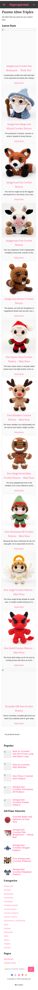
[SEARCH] (31, 969)
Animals (7, 890)
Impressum (8, 959)
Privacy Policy (10, 963)
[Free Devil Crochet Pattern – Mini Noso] (19, 628)
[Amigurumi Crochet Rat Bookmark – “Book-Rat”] (19, 46)
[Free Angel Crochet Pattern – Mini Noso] (19, 569)
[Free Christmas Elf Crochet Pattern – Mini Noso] (19, 511)
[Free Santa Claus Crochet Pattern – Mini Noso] (19, 337)
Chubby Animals (11, 905)
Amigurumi (8, 886)
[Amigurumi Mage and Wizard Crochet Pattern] (19, 104)
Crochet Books (10, 909)
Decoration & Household (14, 921)
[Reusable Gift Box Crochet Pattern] (19, 686)
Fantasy (7, 928)
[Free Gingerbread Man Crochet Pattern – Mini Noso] (19, 453)
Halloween (8, 932)
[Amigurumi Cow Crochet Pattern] (19, 220)
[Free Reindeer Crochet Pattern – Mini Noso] (19, 395)
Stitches (7, 948)
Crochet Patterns (11, 913)
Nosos (6, 940)
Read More (19, 83)
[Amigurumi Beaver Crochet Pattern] (19, 278)
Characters (8, 898)
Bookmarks (9, 894)
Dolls (6, 925)
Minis (6, 936)
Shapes (7, 944)
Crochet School (10, 917)
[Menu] (4, 4)
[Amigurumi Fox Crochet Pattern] (19, 162)
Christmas (8, 901)
